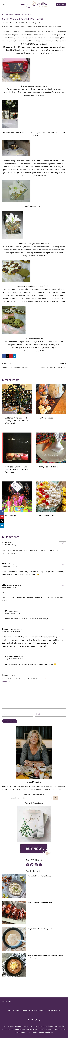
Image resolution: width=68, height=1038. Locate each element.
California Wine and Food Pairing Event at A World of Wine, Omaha (16, 420)
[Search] (55, 798)
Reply (62, 543)
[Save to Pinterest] (11, 356)
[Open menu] (3, 4)
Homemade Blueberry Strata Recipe (16, 365)
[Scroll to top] (59, 1032)
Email (39, 714)
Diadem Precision (10, 629)
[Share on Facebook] (4, 356)
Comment (6, 681)
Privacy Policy (39, 1010)
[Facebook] (28, 1019)
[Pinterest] (39, 1019)
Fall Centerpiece (46, 418)
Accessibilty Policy (53, 1010)
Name (6, 714)
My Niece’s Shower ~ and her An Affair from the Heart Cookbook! (17, 469)
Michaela (6, 564)
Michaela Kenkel (9, 23)
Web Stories (6, 1002)
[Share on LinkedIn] (14, 356)
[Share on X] (7, 356)
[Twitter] (32, 1019)
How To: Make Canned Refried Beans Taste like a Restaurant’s (45, 956)
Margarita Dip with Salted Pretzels (40, 876)
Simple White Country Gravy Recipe (40, 929)
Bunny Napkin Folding (48, 467)
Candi (4, 542)
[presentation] (17, 399)
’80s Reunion (10, 516)
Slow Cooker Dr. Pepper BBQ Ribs (40, 902)
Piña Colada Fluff (46, 516)
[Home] (2, 14)
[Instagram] (35, 1019)
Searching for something (34, 794)
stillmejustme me (9, 585)
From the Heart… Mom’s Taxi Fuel (53, 365)
